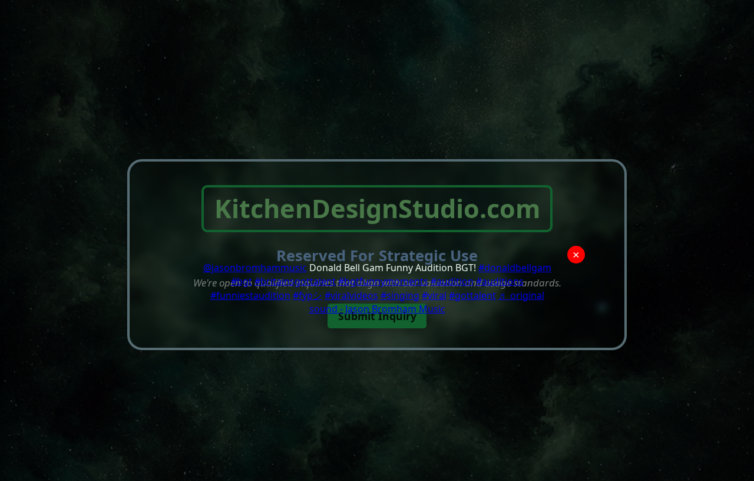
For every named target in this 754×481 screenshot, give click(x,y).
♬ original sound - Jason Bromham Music (426, 302)
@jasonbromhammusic (255, 267)
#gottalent (472, 295)
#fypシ (307, 295)
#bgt (241, 281)
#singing (400, 295)
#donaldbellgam (514, 267)
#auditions (500, 281)
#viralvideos (351, 295)
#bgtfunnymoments (383, 281)
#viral (434, 295)
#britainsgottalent (295, 281)
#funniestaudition (250, 295)
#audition (452, 281)
